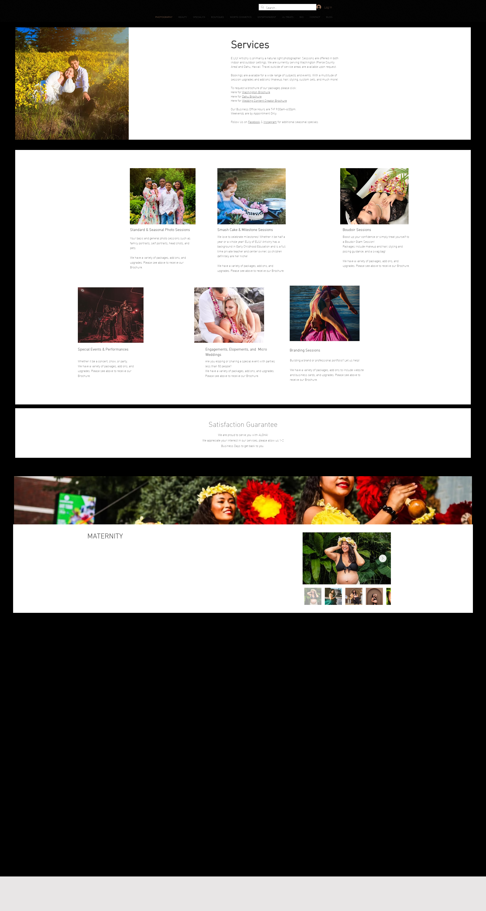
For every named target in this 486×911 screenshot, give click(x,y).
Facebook (254, 121)
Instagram (270, 121)
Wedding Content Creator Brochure (264, 100)
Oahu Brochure (252, 96)
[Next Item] (383, 558)
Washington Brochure (256, 92)
